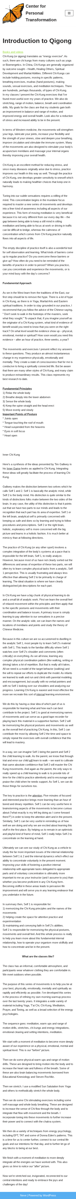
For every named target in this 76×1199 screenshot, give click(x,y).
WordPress (49, 1195)
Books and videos (13, 51)
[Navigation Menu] (69, 13)
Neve (23, 1195)
